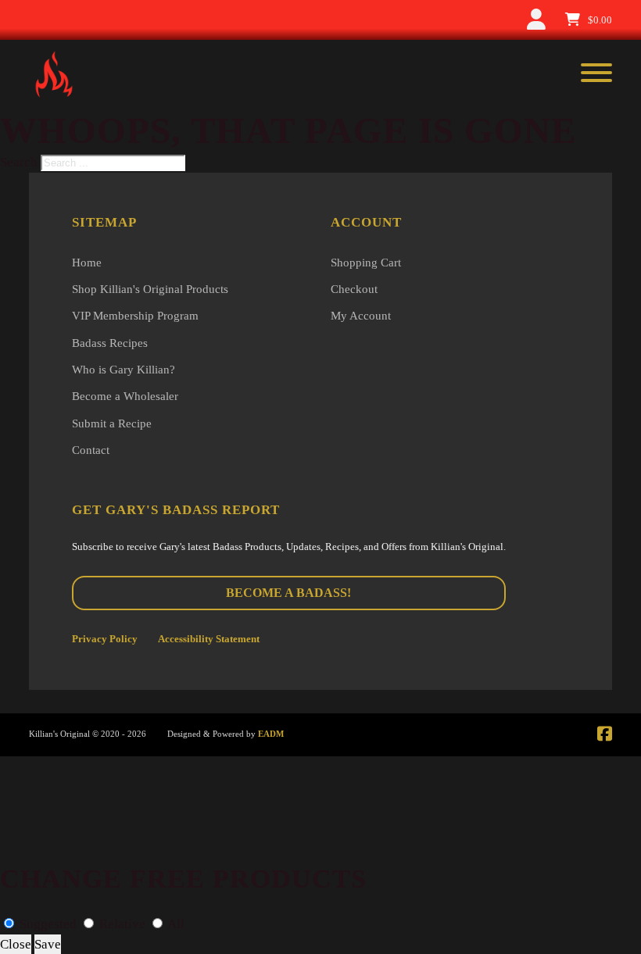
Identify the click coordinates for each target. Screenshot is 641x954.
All (174, 923)
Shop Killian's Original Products (150, 289)
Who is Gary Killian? (123, 369)
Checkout (354, 289)
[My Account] (536, 19)
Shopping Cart (366, 262)
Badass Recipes (110, 343)
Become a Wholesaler (125, 396)
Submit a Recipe (112, 423)
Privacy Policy (105, 639)
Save (47, 944)
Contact (90, 450)
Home (87, 262)
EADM (271, 733)
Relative (122, 923)
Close (15, 944)
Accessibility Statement (209, 639)
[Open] (596, 74)
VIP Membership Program (135, 315)
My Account (361, 315)
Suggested (48, 923)
